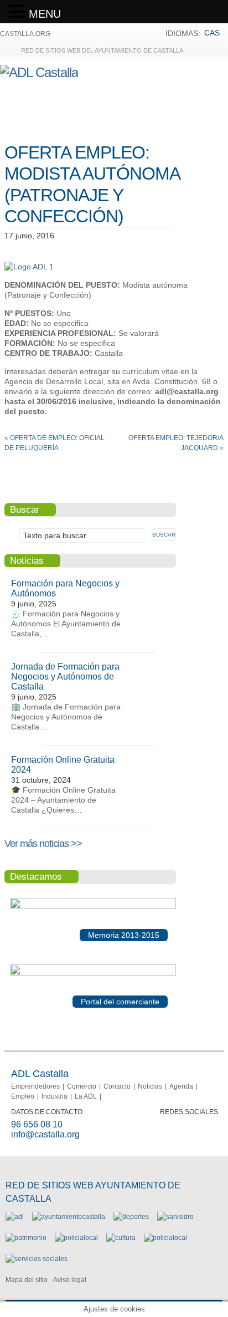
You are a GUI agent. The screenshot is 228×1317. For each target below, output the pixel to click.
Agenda (181, 1086)
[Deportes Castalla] (131, 1217)
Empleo (22, 1096)
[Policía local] (76, 1238)
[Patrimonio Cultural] (26, 1238)
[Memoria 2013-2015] (93, 907)
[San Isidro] (175, 1217)
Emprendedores (35, 1086)
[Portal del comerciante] (93, 973)
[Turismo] (165, 1238)
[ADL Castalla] (39, 72)
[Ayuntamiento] (68, 1217)
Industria (55, 1096)
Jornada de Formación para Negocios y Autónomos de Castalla (65, 676)
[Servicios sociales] (37, 1259)
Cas (212, 33)
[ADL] (15, 1217)
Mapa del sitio (27, 1280)
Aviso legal (69, 1280)
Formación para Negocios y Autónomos (65, 588)
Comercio (81, 1086)
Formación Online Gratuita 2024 (63, 764)
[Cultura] (121, 1238)
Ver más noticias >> (43, 843)
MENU (45, 14)
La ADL (86, 1096)
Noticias (150, 1086)
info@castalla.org (45, 1134)
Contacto (117, 1086)
